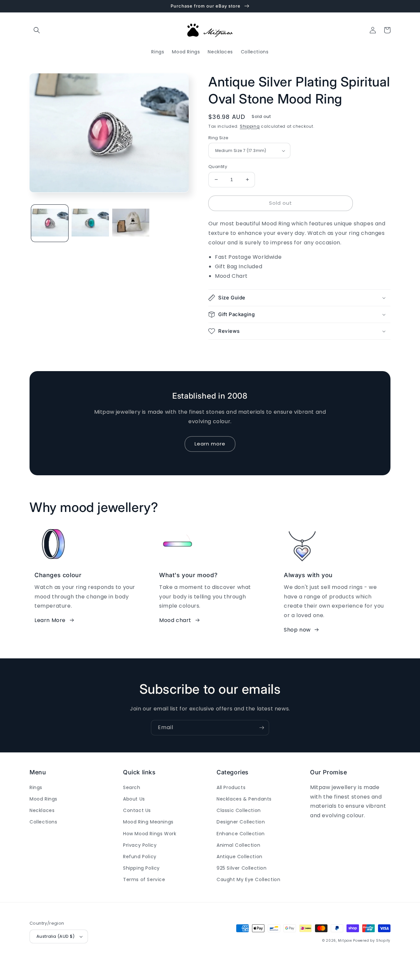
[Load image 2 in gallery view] (90, 222)
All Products (231, 787)
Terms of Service (144, 879)
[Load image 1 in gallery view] (49, 222)
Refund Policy (140, 856)
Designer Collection (241, 822)
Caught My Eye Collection (248, 879)
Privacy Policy (140, 845)
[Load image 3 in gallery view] (130, 222)
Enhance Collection (241, 833)
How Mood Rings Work (149, 833)
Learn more (210, 443)
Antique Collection (239, 856)
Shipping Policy (141, 868)
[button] (37, 30)
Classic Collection (239, 810)
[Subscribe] (261, 727)
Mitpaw (345, 940)
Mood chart (175, 620)
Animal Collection (238, 845)
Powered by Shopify (371, 940)
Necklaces (42, 810)
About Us (134, 799)
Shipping (250, 126)
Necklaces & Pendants (244, 799)
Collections (43, 822)
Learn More (50, 620)
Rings (36, 787)
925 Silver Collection (242, 868)
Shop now (297, 629)
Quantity (217, 166)
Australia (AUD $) (55, 936)
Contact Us (137, 810)
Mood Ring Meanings (148, 822)
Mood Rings (43, 799)
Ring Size (218, 138)
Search (131, 787)
